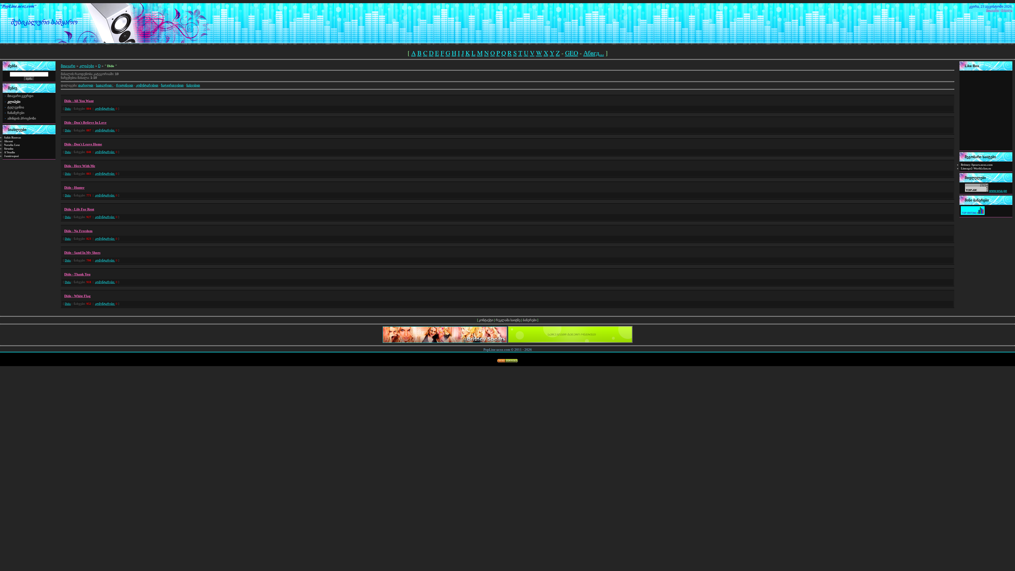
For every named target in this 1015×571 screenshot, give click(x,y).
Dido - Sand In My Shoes (82, 253)
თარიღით (85, 85)
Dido (68, 108)
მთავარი (992, 10)
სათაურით (104, 85)
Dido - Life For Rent (79, 209)
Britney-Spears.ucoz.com (977, 164)
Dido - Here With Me (79, 166)
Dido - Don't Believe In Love (85, 123)
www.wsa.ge (998, 191)
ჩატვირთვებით (172, 85)
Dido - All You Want (79, 101)
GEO (571, 53)
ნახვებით (193, 85)
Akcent (8, 141)
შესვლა (1006, 10)
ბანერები (530, 320)
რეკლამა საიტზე (508, 320)
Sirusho (8, 148)
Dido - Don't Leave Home (83, 144)
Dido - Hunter (74, 188)
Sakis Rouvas (12, 137)
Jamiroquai (11, 156)
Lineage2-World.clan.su (976, 168)
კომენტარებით (147, 85)
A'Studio (9, 152)
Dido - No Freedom (78, 231)
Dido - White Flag (77, 296)
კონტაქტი (486, 320)
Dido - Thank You (77, 274)
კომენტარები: (105, 108)
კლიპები (86, 66)
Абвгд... (593, 53)
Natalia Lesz (12, 145)
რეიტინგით (124, 85)
